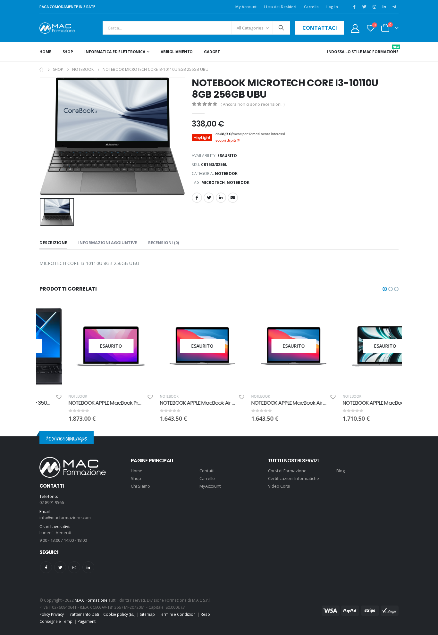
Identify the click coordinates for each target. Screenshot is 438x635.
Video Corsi (279, 486)
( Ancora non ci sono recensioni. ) (252, 104)
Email (233, 198)
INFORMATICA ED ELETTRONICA (114, 51)
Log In (332, 6)
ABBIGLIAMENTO (177, 51)
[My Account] (355, 28)
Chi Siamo (140, 486)
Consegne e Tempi (56, 621)
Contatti (207, 471)
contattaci (319, 27)
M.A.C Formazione (91, 600)
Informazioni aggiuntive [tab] (107, 242)
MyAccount (210, 486)
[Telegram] (394, 7)
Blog (340, 471)
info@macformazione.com (65, 517)
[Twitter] (364, 7)
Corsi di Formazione (287, 471)
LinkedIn (221, 198)
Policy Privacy (51, 614)
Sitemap (147, 614)
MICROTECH (213, 182)
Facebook (197, 198)
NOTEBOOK (226, 173)
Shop (68, 51)
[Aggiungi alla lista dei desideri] (121, 398)
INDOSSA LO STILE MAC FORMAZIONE (363, 49)
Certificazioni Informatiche (293, 478)
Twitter (209, 198)
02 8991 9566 (51, 502)
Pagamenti (87, 621)
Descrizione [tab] (53, 242)
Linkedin (88, 567)
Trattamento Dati (83, 614)
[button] (385, 289)
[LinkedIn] (384, 7)
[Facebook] (354, 7)
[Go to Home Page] (41, 69)
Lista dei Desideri (280, 6)
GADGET (212, 51)
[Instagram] (374, 7)
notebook (238, 182)
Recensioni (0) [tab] (163, 242)
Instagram (74, 567)
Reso (205, 614)
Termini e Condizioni (178, 614)
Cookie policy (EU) (119, 614)
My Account (246, 6)
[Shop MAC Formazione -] (57, 28)
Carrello (311, 6)
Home (45, 51)
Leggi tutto (114, 314)
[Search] (281, 27)
